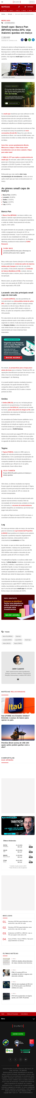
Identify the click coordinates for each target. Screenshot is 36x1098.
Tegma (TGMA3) (18, 643)
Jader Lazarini (18, 669)
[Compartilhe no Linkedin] (33, 39)
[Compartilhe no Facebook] (22, 39)
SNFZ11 (5, 10)
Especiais (18, 636)
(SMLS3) (8, 402)
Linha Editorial (24, 1014)
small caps (6, 114)
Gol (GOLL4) (14, 407)
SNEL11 (18, 10)
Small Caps (27, 639)
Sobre (2, 1014)
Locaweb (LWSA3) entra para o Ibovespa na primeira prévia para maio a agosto (17, 252)
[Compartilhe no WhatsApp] (29, 39)
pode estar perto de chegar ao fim (19, 410)
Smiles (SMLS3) (6, 643)
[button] (29, 6)
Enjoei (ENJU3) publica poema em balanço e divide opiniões (17, 474)
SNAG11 (11, 10)
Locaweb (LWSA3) (9, 23)
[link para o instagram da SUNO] (20, 1059)
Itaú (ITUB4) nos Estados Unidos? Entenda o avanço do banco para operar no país (15, 718)
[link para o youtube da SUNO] (25, 1059)
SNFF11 (30, 10)
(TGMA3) (8, 452)
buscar (19, 6)
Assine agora (18, 1034)
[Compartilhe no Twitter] (25, 39)
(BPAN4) (9, 215)
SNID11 (24, 10)
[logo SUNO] (16, 2)
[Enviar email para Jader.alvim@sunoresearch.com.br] (18, 679)
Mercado (10, 14)
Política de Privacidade (12, 1014)
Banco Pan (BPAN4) (7, 636)
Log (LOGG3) (18, 639)
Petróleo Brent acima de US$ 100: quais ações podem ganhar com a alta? (15, 745)
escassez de (22, 505)
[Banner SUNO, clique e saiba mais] (18, 96)
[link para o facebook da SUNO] (10, 1059)
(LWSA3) (9, 299)
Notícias (3, 14)
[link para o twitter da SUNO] (15, 1059)
